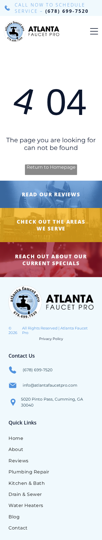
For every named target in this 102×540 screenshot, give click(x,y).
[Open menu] (94, 31)
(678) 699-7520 (67, 11)
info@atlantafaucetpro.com (50, 385)
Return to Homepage (51, 167)
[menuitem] (50, 438)
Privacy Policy (51, 339)
